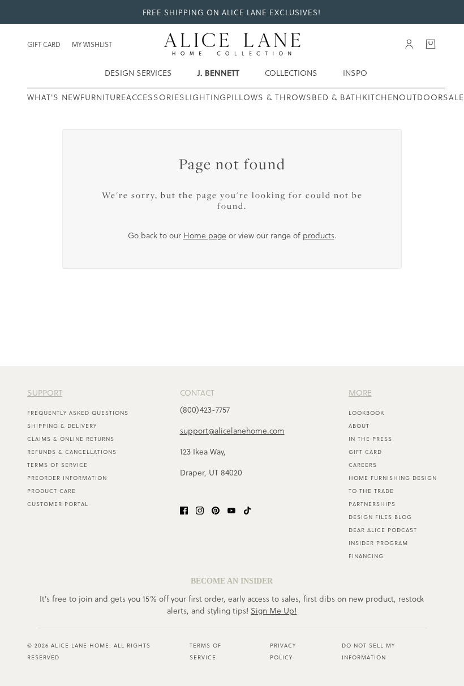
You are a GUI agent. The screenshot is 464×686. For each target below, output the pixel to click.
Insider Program (378, 543)
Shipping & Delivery (62, 426)
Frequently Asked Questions (77, 413)
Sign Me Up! (274, 610)
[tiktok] (247, 509)
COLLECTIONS (291, 73)
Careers (363, 465)
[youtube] (231, 509)
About (359, 426)
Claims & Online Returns (70, 439)
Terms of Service (57, 465)
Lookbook (366, 413)
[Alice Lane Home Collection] (232, 44)
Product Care (51, 491)
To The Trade (371, 491)
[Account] (409, 44)
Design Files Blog (380, 517)
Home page (204, 235)
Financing (366, 556)
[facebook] (183, 509)
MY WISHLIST (92, 44)
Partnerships (372, 504)
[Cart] (430, 44)
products (318, 235)
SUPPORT (44, 392)
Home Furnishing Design (393, 478)
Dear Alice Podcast (383, 530)
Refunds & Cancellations (72, 452)
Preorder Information (67, 478)
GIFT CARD (44, 44)
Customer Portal (57, 504)
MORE (360, 392)
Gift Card (365, 452)
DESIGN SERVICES (138, 73)
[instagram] (199, 509)
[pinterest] (215, 509)
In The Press (370, 439)
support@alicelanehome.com (232, 430)
